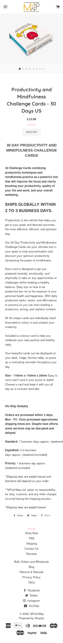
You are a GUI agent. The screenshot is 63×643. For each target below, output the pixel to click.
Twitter (33, 595)
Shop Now (31, 533)
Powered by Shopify (31, 618)
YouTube (33, 606)
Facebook (33, 590)
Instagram (33, 600)
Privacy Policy (32, 577)
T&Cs (31, 582)
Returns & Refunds (32, 572)
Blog (31, 567)
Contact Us (32, 548)
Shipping (31, 543)
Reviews (31, 553)
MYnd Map (37, 613)
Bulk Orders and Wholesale (31, 561)
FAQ (31, 538)
